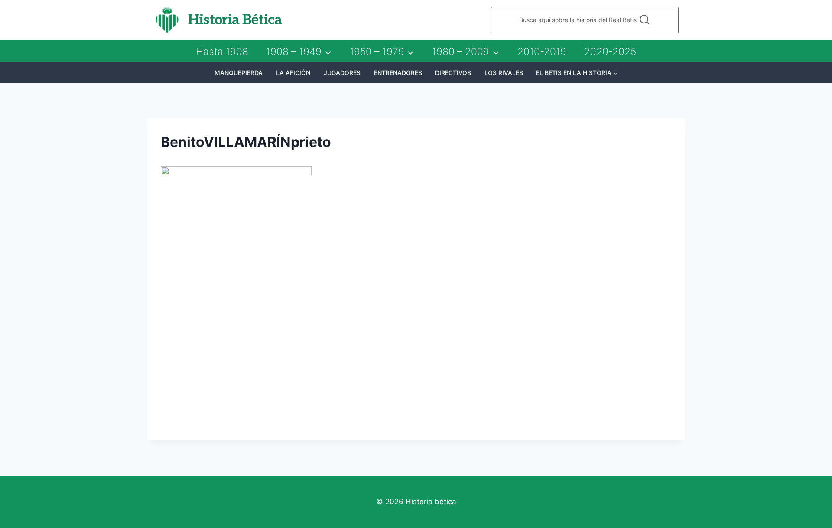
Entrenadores (398, 72)
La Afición (293, 72)
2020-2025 (610, 52)
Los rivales (503, 72)
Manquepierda (238, 72)
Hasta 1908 (222, 52)
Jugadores (342, 72)
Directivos (453, 72)
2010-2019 (541, 52)
